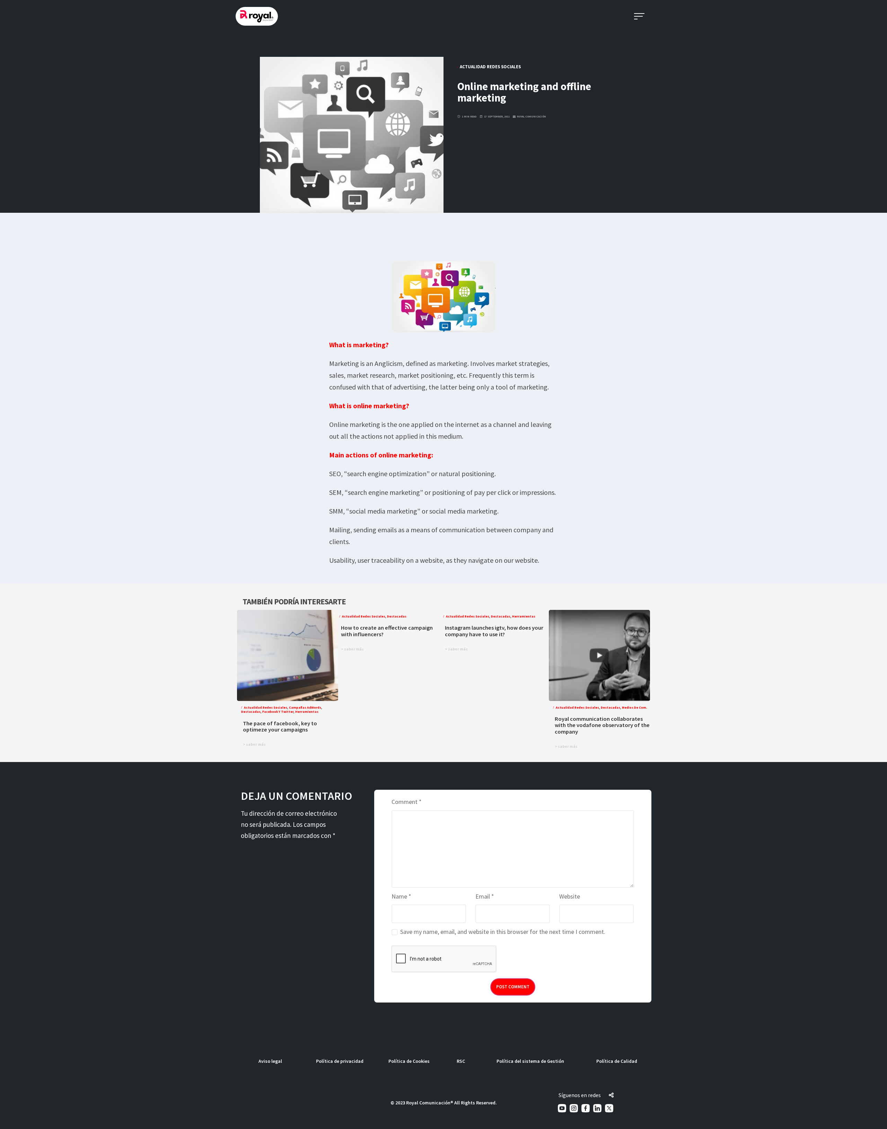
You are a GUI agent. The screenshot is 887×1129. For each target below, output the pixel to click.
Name (401, 896)
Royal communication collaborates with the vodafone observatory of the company (602, 725)
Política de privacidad (339, 1061)
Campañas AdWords (305, 708)
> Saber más (254, 744)
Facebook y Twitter (277, 712)
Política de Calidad (616, 1061)
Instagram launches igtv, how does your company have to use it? (494, 631)
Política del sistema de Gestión (530, 1061)
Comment (407, 802)
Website (569, 896)
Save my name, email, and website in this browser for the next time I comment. (502, 932)
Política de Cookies (409, 1061)
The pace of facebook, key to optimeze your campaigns (280, 726)
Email (484, 896)
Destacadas (251, 712)
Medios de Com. (634, 708)
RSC (461, 1061)
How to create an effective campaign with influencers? (387, 631)
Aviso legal (270, 1061)
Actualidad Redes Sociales (490, 66)
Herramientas (306, 712)
